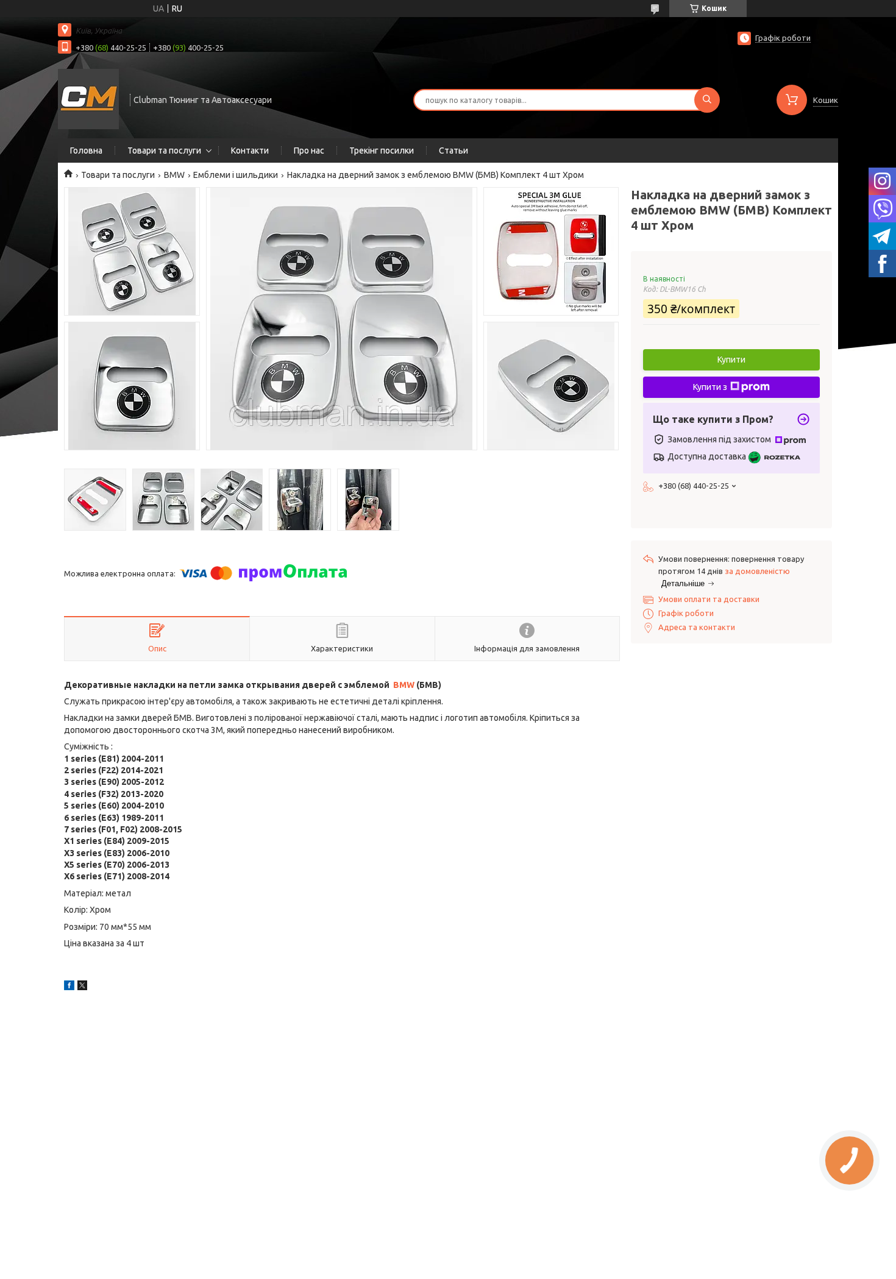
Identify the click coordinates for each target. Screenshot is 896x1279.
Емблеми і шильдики (235, 175)
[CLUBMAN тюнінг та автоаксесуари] (88, 98)
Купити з (710, 387)
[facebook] (69, 987)
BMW (174, 175)
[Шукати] (707, 100)
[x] (82, 987)
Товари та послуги (164, 150)
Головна (86, 150)
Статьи (453, 150)
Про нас (309, 150)
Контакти (250, 150)
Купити (731, 359)
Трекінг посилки (381, 150)
